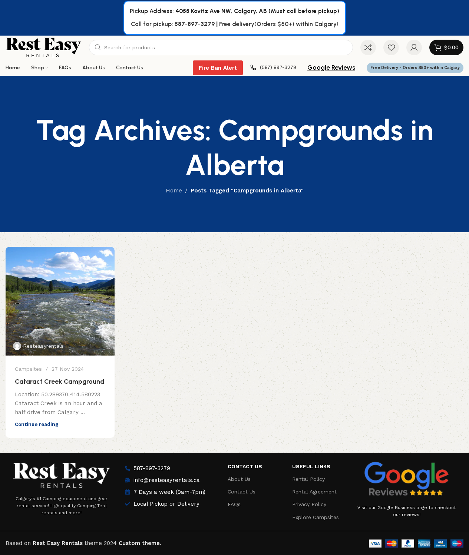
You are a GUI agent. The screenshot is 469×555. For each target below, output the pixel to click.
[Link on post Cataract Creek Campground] (60, 301)
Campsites (28, 369)
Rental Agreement (314, 492)
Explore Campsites (315, 517)
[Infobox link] (273, 68)
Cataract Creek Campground (59, 381)
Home (174, 190)
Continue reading (37, 424)
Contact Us (245, 466)
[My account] (414, 47)
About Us (239, 479)
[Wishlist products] (391, 47)
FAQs (234, 504)
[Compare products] (368, 47)
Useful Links (311, 466)
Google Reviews (331, 67)
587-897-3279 (195, 23)
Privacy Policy (309, 504)
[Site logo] (44, 47)
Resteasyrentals (43, 346)
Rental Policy (308, 479)
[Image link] (61, 473)
